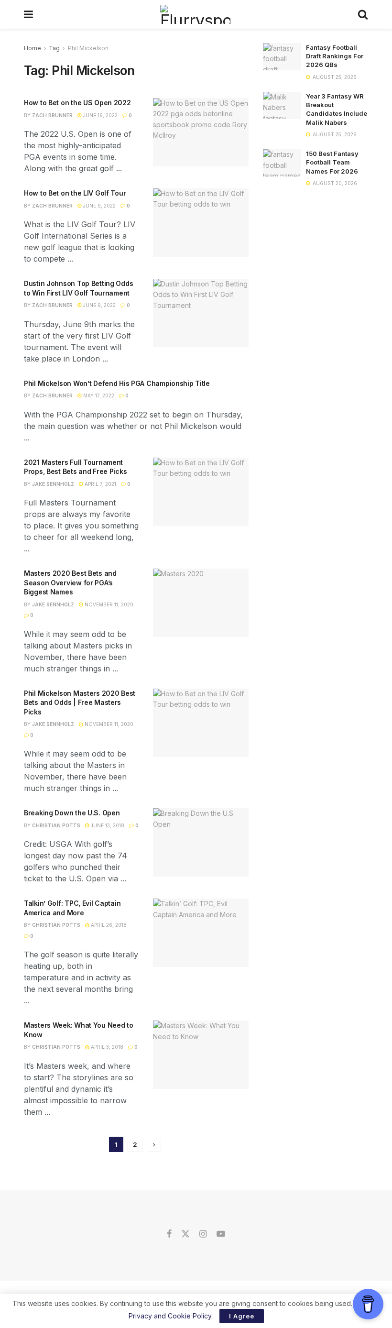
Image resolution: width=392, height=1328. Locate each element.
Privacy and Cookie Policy (170, 1316)
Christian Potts (56, 825)
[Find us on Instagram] (203, 1234)
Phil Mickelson (88, 48)
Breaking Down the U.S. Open (72, 813)
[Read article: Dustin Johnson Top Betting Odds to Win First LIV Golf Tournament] (201, 313)
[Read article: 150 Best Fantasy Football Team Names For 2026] (282, 162)
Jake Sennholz (53, 484)
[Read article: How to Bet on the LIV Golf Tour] (201, 222)
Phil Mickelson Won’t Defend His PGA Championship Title (117, 383)
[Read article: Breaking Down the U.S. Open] (201, 842)
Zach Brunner (52, 115)
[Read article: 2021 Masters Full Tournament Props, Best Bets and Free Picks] (201, 492)
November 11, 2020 (108, 604)
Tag (54, 48)
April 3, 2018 (106, 1047)
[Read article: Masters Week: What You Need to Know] (201, 1055)
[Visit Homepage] (195, 14)
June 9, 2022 (99, 206)
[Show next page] (154, 1144)
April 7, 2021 (99, 484)
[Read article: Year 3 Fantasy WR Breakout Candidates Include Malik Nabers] (282, 105)
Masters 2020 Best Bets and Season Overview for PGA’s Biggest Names (70, 582)
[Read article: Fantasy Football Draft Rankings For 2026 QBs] (282, 56)
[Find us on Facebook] (169, 1234)
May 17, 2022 (98, 395)
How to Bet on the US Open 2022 (77, 103)
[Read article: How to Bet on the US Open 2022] (201, 132)
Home (32, 48)
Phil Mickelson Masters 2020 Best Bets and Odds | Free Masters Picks (79, 702)
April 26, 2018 (108, 925)
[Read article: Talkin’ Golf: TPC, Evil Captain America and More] (201, 933)
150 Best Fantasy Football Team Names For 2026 (332, 162)
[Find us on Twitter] (185, 1234)
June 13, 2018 (106, 825)
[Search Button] (363, 14)
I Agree (241, 1316)
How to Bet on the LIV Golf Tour (75, 193)
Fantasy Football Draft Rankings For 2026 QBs (334, 56)
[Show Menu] (28, 14)
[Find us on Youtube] (221, 1234)
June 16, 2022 (100, 115)
